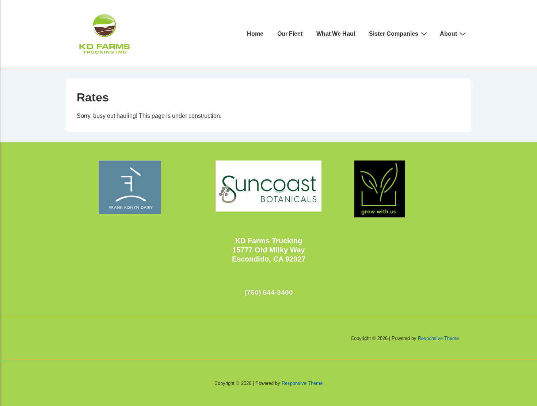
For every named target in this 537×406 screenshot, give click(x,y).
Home (255, 34)
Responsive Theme (438, 338)
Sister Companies (393, 34)
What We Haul (335, 34)
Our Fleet (289, 34)
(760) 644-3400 (268, 292)
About (448, 34)
